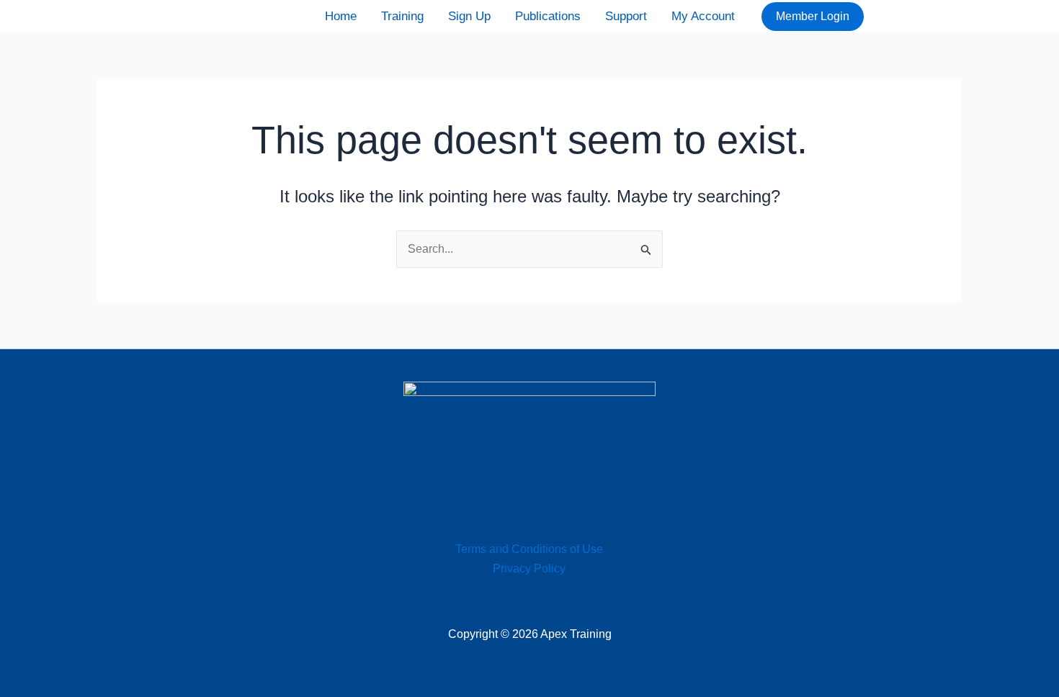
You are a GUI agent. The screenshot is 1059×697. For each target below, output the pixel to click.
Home (341, 16)
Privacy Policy (529, 568)
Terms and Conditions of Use (529, 549)
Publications (548, 16)
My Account (703, 16)
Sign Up (469, 16)
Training (402, 16)
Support (626, 16)
